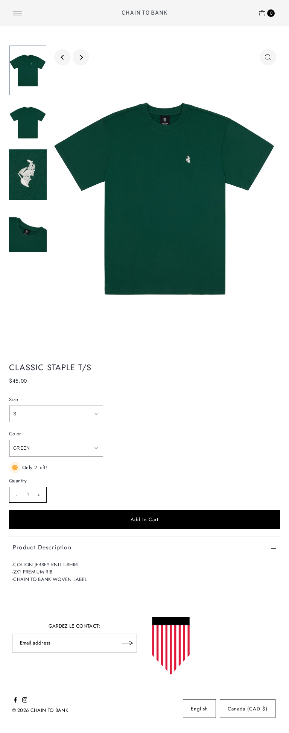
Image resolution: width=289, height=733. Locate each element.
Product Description (42, 547)
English (199, 708)
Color (15, 433)
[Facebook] (15, 701)
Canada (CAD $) (248, 708)
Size (13, 399)
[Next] (81, 57)
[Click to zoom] (268, 57)
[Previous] (62, 57)
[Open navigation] (17, 13)
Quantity (18, 480)
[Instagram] (24, 701)
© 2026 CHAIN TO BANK (40, 710)
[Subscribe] (127, 643)
